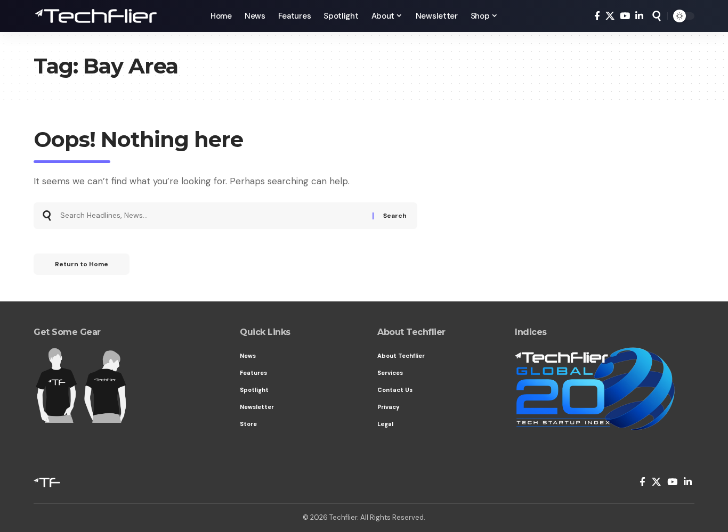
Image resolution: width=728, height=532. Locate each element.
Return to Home (81, 264)
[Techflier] (113, 16)
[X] (610, 16)
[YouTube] (625, 16)
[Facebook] (597, 16)
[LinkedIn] (639, 16)
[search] (656, 16)
